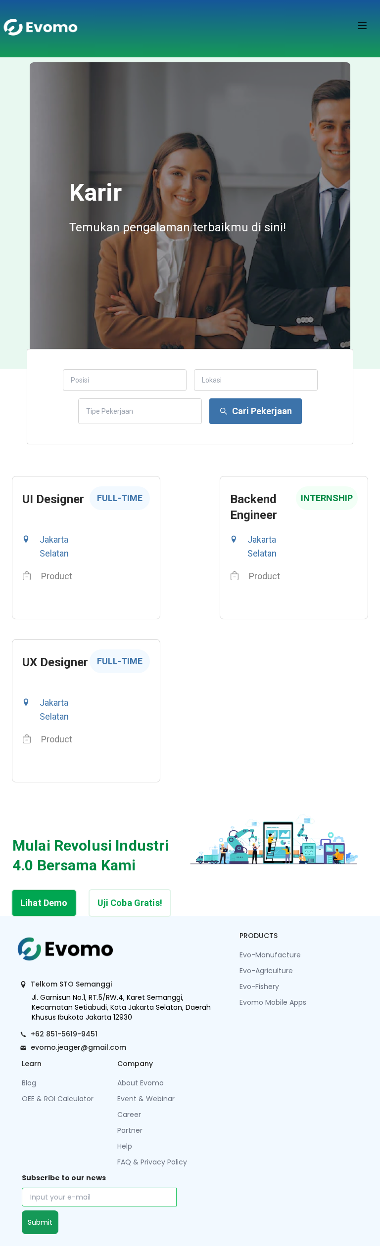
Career (129, 1114)
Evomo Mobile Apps (272, 1002)
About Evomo (140, 1083)
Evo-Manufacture (270, 955)
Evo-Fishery (259, 986)
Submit (40, 1222)
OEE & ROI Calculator (58, 1099)
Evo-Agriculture (266, 971)
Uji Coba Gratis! (129, 903)
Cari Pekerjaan (262, 411)
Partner (129, 1130)
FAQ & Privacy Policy (152, 1162)
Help (124, 1146)
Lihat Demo (44, 903)
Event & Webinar (146, 1099)
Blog (29, 1083)
